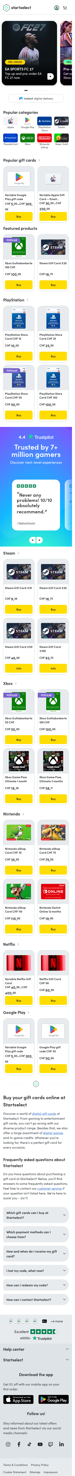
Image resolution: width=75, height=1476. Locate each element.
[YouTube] (41, 1444)
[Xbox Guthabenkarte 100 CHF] (19, 247)
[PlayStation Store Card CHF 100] (53, 377)
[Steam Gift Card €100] (53, 630)
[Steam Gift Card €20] (53, 247)
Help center (13, 1349)
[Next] (39, 540)
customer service (49, 1188)
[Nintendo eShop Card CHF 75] (53, 832)
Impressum (51, 1472)
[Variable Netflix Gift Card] (19, 963)
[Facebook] (20, 1444)
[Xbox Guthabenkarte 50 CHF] (19, 702)
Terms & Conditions (15, 1465)
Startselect (13, 1359)
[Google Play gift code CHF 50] (53, 1031)
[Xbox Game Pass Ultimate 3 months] (53, 761)
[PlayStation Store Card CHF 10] (19, 318)
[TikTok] (30, 1444)
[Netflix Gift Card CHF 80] (53, 963)
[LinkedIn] (62, 1444)
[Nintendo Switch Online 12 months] (53, 891)
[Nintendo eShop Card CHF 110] (19, 891)
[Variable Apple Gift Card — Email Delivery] (53, 179)
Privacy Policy (40, 1465)
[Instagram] (9, 1444)
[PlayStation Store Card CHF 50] (19, 377)
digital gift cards (44, 1113)
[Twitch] (52, 1444)
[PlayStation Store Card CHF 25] (53, 318)
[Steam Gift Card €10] (19, 572)
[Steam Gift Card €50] (19, 630)
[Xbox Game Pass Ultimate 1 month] (19, 761)
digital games (53, 1133)
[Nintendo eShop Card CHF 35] (19, 832)
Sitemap (35, 1472)
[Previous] (32, 540)
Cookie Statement (14, 1472)
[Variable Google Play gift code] (19, 179)
